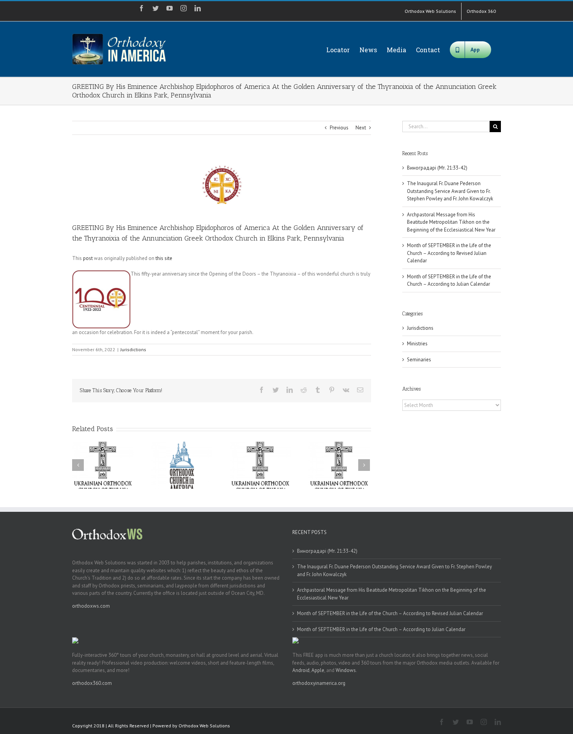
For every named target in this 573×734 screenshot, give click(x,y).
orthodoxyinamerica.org (318, 683)
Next (360, 127)
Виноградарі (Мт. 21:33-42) (437, 167)
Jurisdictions (133, 349)
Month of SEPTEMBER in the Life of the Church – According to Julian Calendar (381, 629)
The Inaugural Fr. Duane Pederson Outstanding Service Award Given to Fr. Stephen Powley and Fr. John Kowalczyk (450, 191)
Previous (339, 127)
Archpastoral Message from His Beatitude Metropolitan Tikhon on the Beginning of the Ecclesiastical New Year (451, 222)
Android (300, 670)
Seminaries (419, 359)
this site (164, 258)
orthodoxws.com (91, 606)
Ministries (417, 343)
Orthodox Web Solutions (204, 726)
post (88, 258)
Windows (346, 670)
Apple (317, 670)
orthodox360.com (92, 683)
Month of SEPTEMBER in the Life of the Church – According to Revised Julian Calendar (449, 253)
